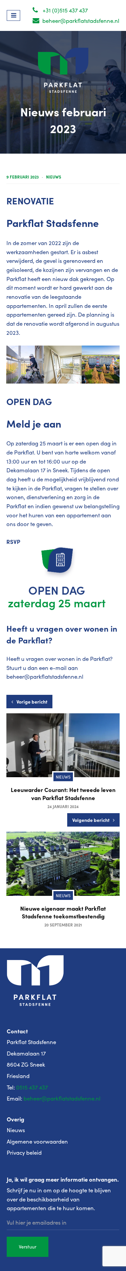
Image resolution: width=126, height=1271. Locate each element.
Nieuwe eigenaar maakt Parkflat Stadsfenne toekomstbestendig (63, 912)
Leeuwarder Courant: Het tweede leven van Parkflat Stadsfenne (63, 793)
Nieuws (53, 177)
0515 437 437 (32, 1087)
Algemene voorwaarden (37, 1141)
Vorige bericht (31, 701)
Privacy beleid (24, 1152)
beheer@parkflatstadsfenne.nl (80, 20)
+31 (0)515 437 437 (64, 10)
